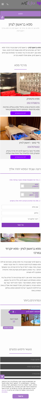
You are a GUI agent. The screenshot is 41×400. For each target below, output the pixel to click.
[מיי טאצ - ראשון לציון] (20, 128)
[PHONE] (7, 4)
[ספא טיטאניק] (20, 84)
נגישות (2, 17)
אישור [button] (20, 396)
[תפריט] (2, 4)
